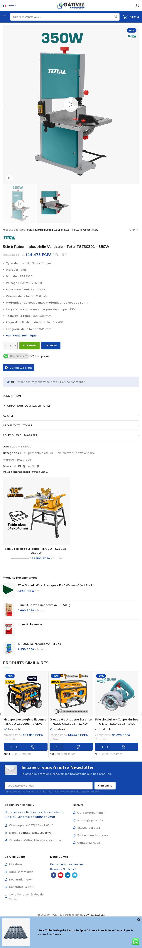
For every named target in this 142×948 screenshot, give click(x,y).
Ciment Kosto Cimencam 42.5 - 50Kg (44, 605)
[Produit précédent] (130, 230)
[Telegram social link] (38, 466)
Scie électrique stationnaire (75, 453)
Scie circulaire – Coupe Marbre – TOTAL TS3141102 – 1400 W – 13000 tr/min (116, 724)
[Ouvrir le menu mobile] (4, 17)
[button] (26, 747)
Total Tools (24, 459)
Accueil (7, 230)
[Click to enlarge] (9, 178)
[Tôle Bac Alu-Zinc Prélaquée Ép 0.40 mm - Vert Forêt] (9, 590)
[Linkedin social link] (29, 466)
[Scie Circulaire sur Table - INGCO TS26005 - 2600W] (36, 511)
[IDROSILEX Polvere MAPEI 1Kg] (9, 648)
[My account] (137, 5)
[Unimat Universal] (9, 629)
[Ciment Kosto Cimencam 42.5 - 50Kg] (9, 610)
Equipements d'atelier (37, 453)
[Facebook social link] (15, 466)
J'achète (51, 345)
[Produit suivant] (137, 230)
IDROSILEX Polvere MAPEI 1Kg (39, 644)
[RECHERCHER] (116, 17)
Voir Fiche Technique (21, 335)
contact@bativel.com (36, 832)
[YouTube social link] (60, 875)
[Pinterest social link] (24, 466)
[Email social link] (19, 466)
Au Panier (29, 345)
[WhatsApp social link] (33, 466)
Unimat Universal (30, 624)
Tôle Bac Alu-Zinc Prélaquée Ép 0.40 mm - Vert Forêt (56, 585)
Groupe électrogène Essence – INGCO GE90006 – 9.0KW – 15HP (25, 724)
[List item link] (37, 825)
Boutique (19, 230)
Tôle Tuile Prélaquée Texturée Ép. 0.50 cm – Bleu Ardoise (76, 930)
